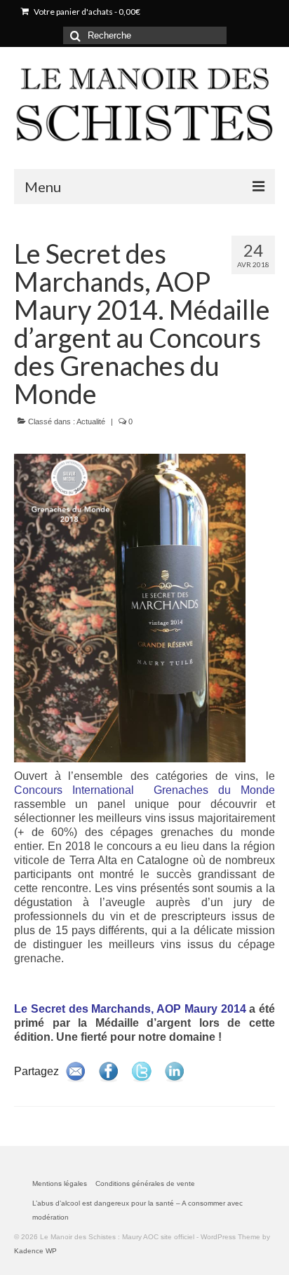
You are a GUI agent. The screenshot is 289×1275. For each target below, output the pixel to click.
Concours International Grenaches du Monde (144, 790)
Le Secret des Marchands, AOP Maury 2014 (130, 1009)
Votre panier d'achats (86, 11)
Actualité (90, 421)
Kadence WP (35, 1251)
